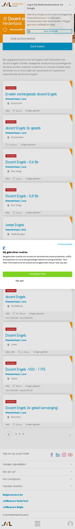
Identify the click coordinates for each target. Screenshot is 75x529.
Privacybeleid (65, 245)
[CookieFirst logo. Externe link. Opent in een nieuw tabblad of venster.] (4, 248)
